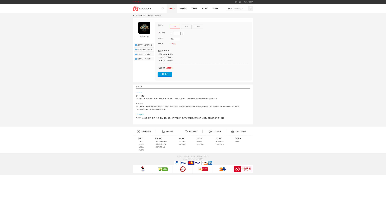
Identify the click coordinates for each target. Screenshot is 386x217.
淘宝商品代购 (220, 141)
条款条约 (206, 156)
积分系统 (141, 150)
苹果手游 (183, 8)
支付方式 (181, 138)
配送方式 (158, 138)
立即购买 (165, 74)
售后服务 (199, 138)
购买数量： (162, 32)
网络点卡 (172, 8)
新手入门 (141, 138)
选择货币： (161, 38)
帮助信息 (238, 138)
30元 (186, 26)
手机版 (245, 2)
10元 (174, 26)
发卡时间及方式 (160, 147)
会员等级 (141, 147)
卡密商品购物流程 (161, 144)
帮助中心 (216, 8)
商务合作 (193, 156)
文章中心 (205, 8)
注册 (240, 2)
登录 (236, 2)
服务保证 (199, 141)
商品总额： (162, 68)
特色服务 (219, 138)
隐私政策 (199, 156)
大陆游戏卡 (149, 15)
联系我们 (186, 156)
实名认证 (141, 141)
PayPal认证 (182, 144)
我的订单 (250, 2)
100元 (198, 26)
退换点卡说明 (200, 144)
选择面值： (161, 25)
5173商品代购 (220, 144)
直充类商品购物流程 (161, 141)
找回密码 (237, 141)
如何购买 (141, 144)
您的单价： (161, 44)
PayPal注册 (182, 141)
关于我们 (179, 156)
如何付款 (139, 86)
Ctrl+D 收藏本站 (137, 2)
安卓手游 (194, 8)
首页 (162, 8)
